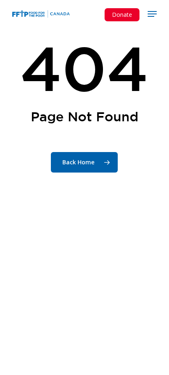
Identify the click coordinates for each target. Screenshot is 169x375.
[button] (152, 14)
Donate (122, 14)
